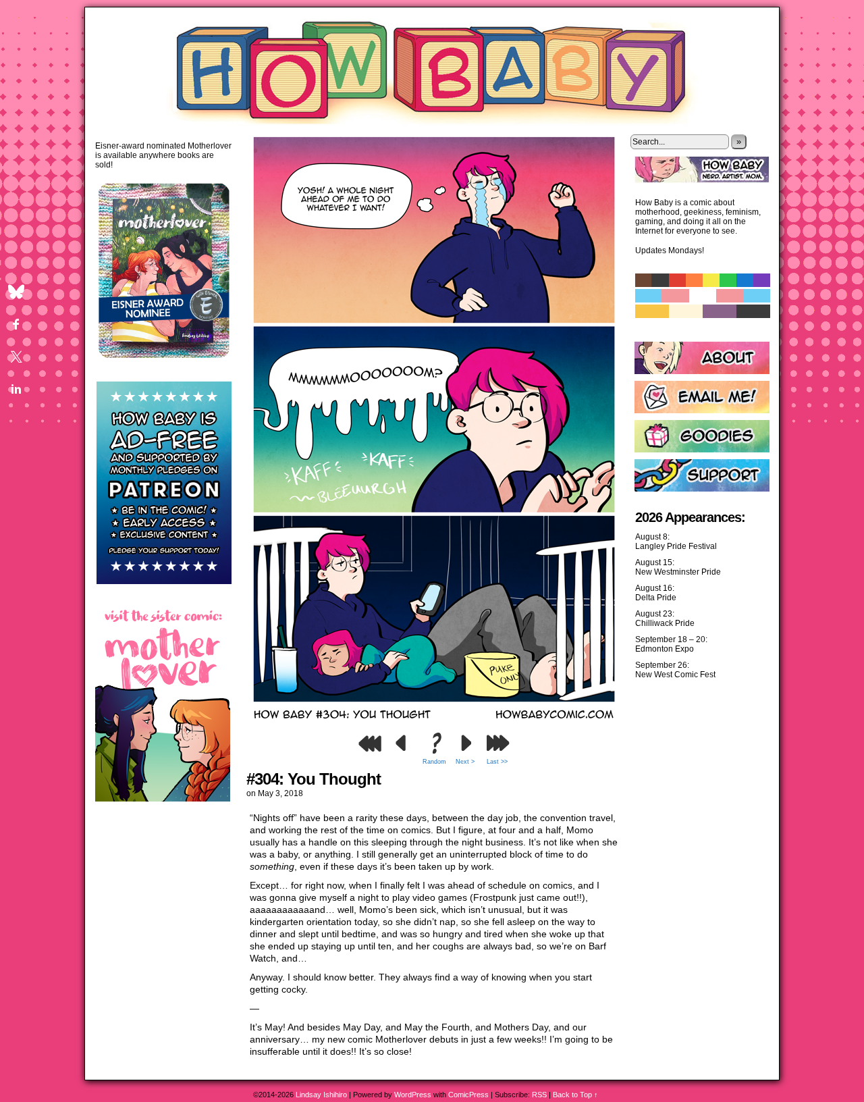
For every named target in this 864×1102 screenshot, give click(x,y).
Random (434, 761)
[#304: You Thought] (434, 722)
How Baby (432, 69)
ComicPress (468, 1095)
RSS (539, 1095)
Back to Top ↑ (575, 1095)
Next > (465, 761)
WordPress (412, 1095)
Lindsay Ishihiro (321, 1095)
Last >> (497, 761)
